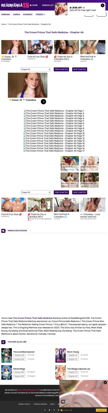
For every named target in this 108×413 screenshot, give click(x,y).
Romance (28, 14)
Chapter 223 (19, 355)
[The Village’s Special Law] (61, 379)
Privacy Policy (24, 404)
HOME (35, 5)
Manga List (48, 5)
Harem (16, 14)
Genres (40, 14)
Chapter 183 (19, 372)
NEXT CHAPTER (79, 69)
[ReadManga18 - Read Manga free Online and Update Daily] (15, 7)
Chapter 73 (73, 359)
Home (3, 24)
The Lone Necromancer (24, 352)
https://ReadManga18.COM (28, 390)
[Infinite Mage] (7, 379)
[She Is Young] (61, 362)
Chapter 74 (73, 355)
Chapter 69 (73, 376)
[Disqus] (54, 272)
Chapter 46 (46, 24)
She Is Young (73, 352)
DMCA (52, 404)
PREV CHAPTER (61, 69)
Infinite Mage (19, 369)
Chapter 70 (73, 372)
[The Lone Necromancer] (7, 362)
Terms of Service (40, 404)
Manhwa (5, 14)
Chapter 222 (19, 359)
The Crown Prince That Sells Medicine (23, 24)
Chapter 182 (19, 376)
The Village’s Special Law (78, 369)
